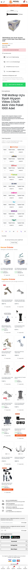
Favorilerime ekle (7, 53)
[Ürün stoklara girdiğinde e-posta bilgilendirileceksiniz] (18, 231)
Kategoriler (14, 545)
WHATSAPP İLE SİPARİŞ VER (16, 84)
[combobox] (2, 530)
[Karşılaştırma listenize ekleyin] (14, 231)
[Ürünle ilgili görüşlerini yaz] (10, 231)
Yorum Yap (14, 242)
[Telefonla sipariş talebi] (21, 231)
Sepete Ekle (7, 275)
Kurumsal (14, 541)
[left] (1, 264)
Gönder (24, 522)
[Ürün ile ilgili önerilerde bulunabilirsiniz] (25, 231)
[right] (26, 264)
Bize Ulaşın (14, 549)
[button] (3, 317)
